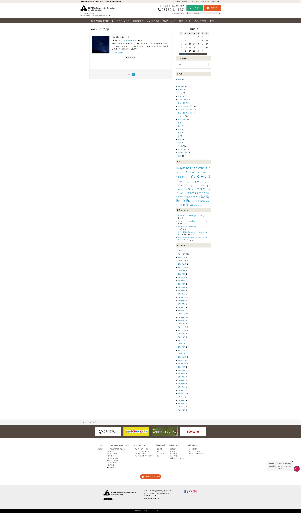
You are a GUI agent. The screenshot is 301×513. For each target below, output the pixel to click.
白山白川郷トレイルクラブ (143, 456)
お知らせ (101, 449)
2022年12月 (182, 261)
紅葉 (198, 201)
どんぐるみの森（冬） (185, 103)
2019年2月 (181, 350)
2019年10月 (182, 330)
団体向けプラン (184, 21)
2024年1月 (181, 257)
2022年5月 (181, 274)
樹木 (179, 143)
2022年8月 (181, 271)
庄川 (182, 197)
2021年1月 (181, 294)
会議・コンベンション (177, 458)
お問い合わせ (205, 1)
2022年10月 (182, 267)
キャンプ (195, 182)
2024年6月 (181, 251)
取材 (179, 126)
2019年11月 (182, 327)
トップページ (175, 1)
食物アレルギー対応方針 (196, 453)
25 (181, 51)
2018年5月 (181, 374)
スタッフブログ (200, 21)
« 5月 (181, 54)
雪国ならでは (182, 153)
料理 (186, 196)
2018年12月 (182, 357)
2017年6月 (181, 407)
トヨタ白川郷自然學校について (101, 21)
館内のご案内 (112, 453)
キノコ (180, 93)
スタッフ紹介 (112, 463)
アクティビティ (123, 21)
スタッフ (181, 185)
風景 (134, 40)
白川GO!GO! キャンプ (142, 453)
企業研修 (173, 449)
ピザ (186, 189)
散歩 (179, 129)
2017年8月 (181, 403)
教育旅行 (173, 451)
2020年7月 (181, 307)
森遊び (201, 196)
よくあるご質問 (194, 1)
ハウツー (181, 116)
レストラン (160, 453)
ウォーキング (187, 182)
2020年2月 (181, 324)
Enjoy (180, 80)
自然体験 (206, 201)
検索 (218, 13)
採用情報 (111, 465)
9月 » (186, 54)
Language (214, 1)
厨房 (188, 193)
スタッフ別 (182, 99)
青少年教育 (173, 453)
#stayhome (182, 168)
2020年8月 (181, 304)
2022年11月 (182, 264)
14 (194, 44)
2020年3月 (181, 320)
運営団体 (184, 1)
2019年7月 (181, 340)
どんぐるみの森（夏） (185, 106)
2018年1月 (181, 387)
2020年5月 (181, 314)
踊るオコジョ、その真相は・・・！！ (191, 221)
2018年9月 (181, 367)
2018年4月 (181, 377)
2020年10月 (182, 297)
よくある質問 (193, 449)
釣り (177, 205)
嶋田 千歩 (129, 40)
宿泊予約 (214, 8)
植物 (179, 139)
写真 (129, 57)
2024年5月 (181, 254)
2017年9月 (181, 400)
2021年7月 (181, 277)
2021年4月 (181, 287)
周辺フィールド (169, 21)
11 (181, 44)
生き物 (180, 146)
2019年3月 (181, 347)
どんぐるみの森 (153, 21)
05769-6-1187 (173, 10)
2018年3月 (181, 380)
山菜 (179, 197)
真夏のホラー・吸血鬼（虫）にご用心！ (192, 216)
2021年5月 (181, 284)
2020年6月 (181, 310)
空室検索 (159, 449)
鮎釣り (195, 205)
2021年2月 (181, 291)
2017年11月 (182, 393)
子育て (202, 192)
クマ (200, 182)
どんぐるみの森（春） (185, 109)
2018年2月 (181, 384)
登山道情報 (182, 149)
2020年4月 (181, 317)
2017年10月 (182, 397)
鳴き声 (200, 205)
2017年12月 (182, 390)
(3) (141, 40)
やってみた (182, 119)
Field (179, 83)
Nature (180, 89)
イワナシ (186, 177)
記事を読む (118, 53)
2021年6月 (181, 281)
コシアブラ (205, 182)
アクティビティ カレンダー (143, 451)
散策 (179, 133)
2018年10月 (182, 364)
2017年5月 (181, 410)
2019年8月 (181, 337)
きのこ (194, 172)
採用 (212, 21)
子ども (195, 192)
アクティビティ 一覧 (141, 449)
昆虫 (190, 197)
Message (181, 86)
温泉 (158, 456)
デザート (203, 186)
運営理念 (111, 451)
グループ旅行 (174, 456)
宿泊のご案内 (138, 21)
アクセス (196, 8)
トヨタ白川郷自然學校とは (116, 449)
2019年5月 (181, 344)
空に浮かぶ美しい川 (120, 37)
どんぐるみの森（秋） (185, 113)
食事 (191, 205)
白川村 (191, 201)
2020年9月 (181, 301)
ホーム (82, 422)
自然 (202, 201)
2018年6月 (181, 370)
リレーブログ (196, 189)
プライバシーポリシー (196, 451)
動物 (179, 123)
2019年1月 (181, 354)
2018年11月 (182, 360)
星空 (194, 197)
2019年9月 (181, 334)
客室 (158, 451)
